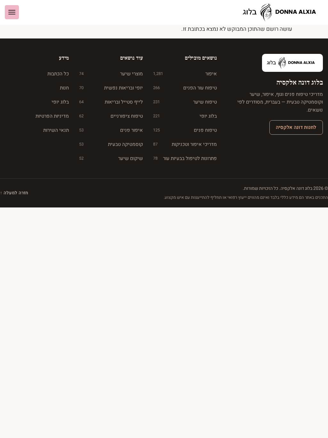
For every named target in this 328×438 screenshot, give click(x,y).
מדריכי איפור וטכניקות (185, 144)
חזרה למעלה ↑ (14, 193)
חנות (64, 87)
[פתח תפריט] (12, 12)
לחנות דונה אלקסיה (296, 127)
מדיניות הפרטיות (52, 116)
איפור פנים (111, 130)
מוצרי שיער (111, 73)
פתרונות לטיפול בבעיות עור (185, 158)
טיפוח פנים (185, 130)
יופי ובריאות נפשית (111, 87)
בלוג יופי (185, 116)
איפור (185, 73)
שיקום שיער (111, 158)
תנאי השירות (56, 130)
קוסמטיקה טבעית (111, 144)
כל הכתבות (58, 73)
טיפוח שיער (185, 101)
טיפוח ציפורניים (111, 116)
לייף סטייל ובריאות (111, 101)
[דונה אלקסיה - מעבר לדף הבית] (282, 12)
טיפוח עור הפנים (185, 87)
